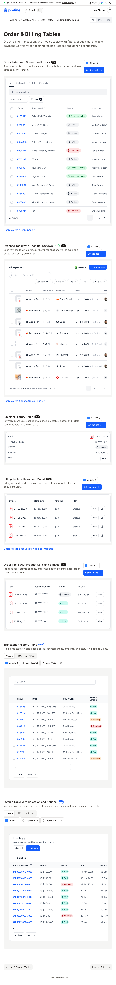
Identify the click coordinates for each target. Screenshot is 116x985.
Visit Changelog (69, 3)
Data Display (47, 20)
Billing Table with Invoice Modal (27, 479)
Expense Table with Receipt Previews (34, 245)
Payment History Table (21, 416)
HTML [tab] (19, 656)
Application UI (30, 20)
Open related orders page (18, 229)
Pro (100, 20)
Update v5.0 (11, 3)
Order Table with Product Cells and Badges (34, 564)
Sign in (101, 10)
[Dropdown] (61, 663)
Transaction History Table (23, 644)
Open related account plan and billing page (28, 548)
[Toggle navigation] (109, 10)
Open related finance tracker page (23, 400)
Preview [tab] (9, 656)
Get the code (93, 70)
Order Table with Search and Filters (29, 62)
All (93, 20)
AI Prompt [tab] (30, 656)
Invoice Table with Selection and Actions (33, 802)
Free (108, 20)
